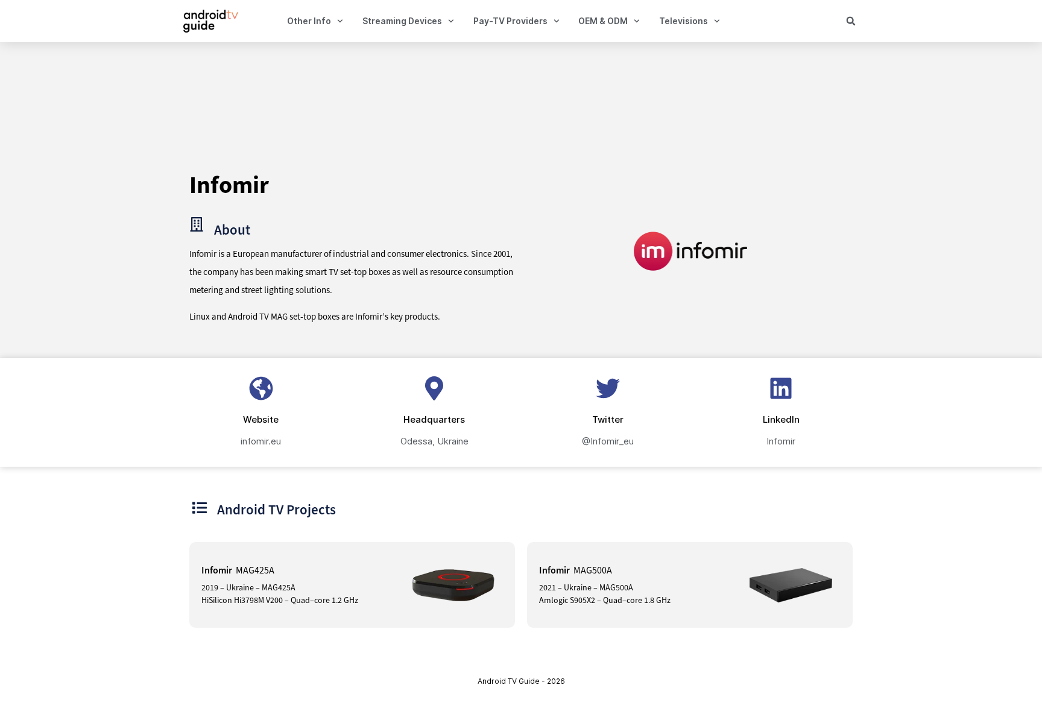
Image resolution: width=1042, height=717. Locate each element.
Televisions (683, 21)
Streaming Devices (402, 21)
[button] (851, 21)
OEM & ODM (603, 21)
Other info (309, 21)
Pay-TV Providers (510, 21)
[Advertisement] (518, 107)
